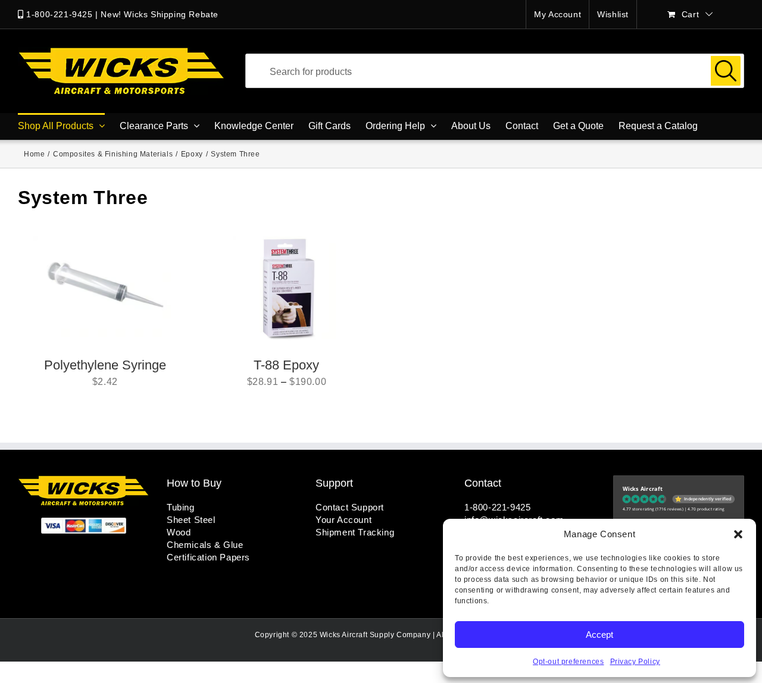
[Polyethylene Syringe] (105, 289)
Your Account (343, 520)
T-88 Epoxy (286, 365)
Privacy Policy (635, 661)
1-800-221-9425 (59, 14)
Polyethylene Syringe (105, 365)
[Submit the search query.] (726, 70)
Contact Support (350, 507)
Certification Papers (208, 557)
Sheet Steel (191, 520)
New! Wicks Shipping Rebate (159, 14)
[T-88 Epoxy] (286, 289)
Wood (178, 532)
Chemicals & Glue (205, 545)
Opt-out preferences (568, 661)
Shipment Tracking (355, 532)
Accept (599, 634)
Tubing (181, 507)
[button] (738, 534)
